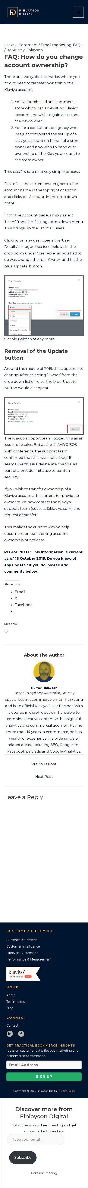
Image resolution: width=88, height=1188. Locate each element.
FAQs (77, 45)
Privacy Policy (66, 1090)
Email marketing (56, 45)
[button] (44, 1076)
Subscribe (22, 1158)
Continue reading (44, 1173)
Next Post (44, 776)
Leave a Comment (21, 45)
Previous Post (43, 764)
